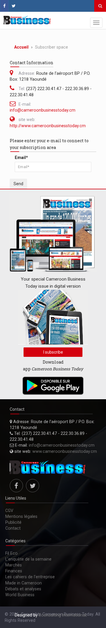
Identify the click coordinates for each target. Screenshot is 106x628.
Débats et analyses (23, 588)
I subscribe (53, 352)
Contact (13, 528)
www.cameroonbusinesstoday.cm (64, 451)
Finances (13, 571)
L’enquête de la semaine (28, 559)
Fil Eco (11, 553)
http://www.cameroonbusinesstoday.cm (48, 125)
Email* (21, 157)
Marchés (13, 565)
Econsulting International (62, 615)
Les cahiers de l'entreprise (30, 576)
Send (18, 183)
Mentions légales (21, 516)
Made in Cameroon (23, 583)
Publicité (13, 522)
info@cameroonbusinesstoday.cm (42, 110)
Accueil (21, 47)
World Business (19, 594)
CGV (9, 510)
